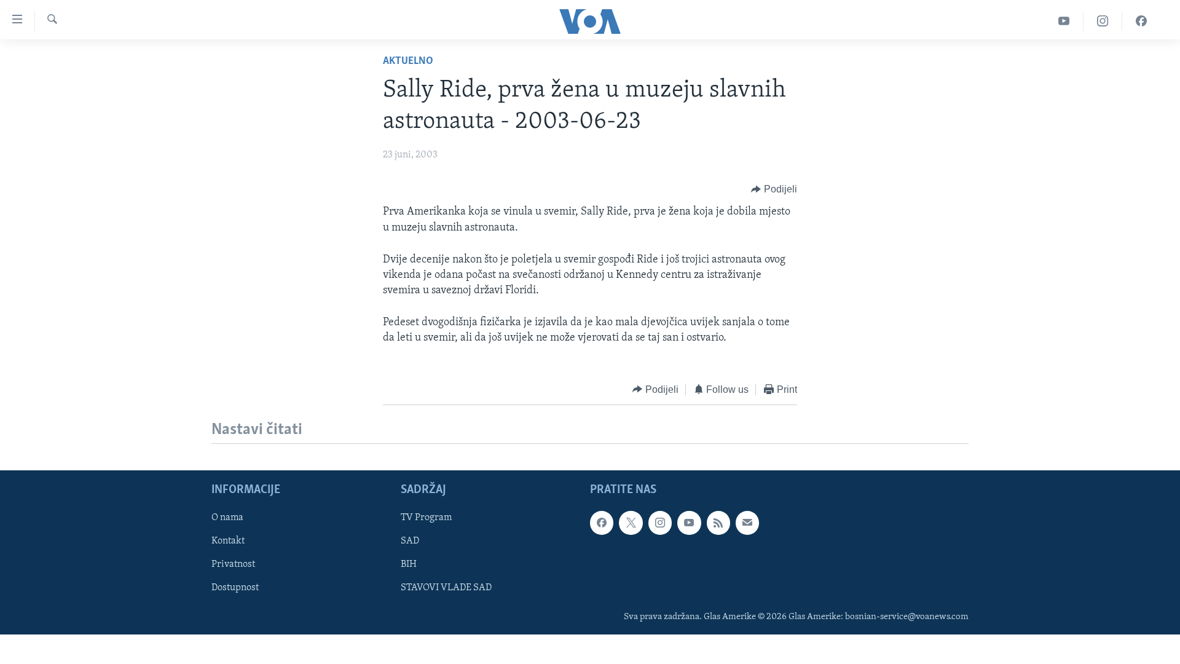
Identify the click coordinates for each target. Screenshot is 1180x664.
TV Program (426, 518)
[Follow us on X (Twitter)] (630, 522)
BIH (409, 565)
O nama (227, 518)
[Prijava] (747, 522)
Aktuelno (408, 61)
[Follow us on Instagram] (660, 522)
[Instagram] (1103, 21)
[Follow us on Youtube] (689, 522)
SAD (410, 541)
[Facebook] (1141, 21)
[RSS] (718, 522)
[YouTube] (1064, 21)
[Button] (774, 189)
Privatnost (233, 565)
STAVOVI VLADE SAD (446, 588)
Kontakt (228, 541)
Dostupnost (235, 588)
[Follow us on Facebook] (601, 522)
